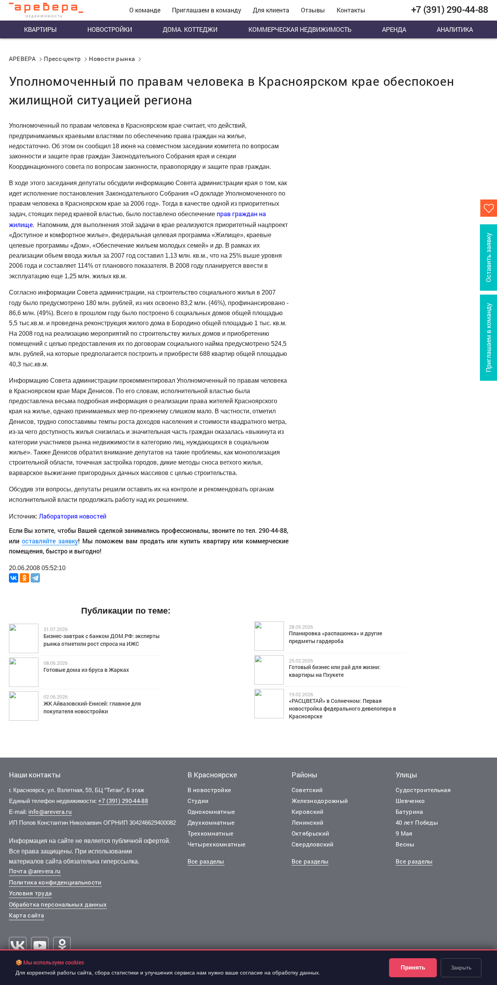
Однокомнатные (211, 811)
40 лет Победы (417, 822)
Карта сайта (26, 915)
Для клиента (271, 10)
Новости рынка (112, 58)
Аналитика (455, 29)
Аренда (394, 29)
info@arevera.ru (50, 811)
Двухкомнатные (211, 822)
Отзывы (313, 10)
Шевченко (410, 801)
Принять (413, 967)
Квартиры (40, 29)
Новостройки (109, 29)
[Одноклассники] (24, 578)
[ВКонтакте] (13, 578)
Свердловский (313, 844)
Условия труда (30, 893)
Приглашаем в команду (206, 10)
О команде (144, 10)
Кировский (308, 811)
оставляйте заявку (50, 541)
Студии (198, 801)
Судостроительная (423, 790)
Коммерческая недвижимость (299, 29)
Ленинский (308, 822)
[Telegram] (35, 578)
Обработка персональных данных (58, 904)
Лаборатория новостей (72, 516)
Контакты (351, 10)
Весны (405, 844)
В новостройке (209, 790)
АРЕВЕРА (22, 58)
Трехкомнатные (211, 833)
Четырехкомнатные (217, 844)
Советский (307, 790)
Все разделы (206, 861)
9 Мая (404, 833)
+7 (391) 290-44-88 (123, 801)
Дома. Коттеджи (190, 29)
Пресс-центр (62, 58)
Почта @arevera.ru (35, 871)
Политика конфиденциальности (55, 882)
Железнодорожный (320, 801)
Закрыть (461, 967)
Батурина (409, 811)
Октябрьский (310, 833)
